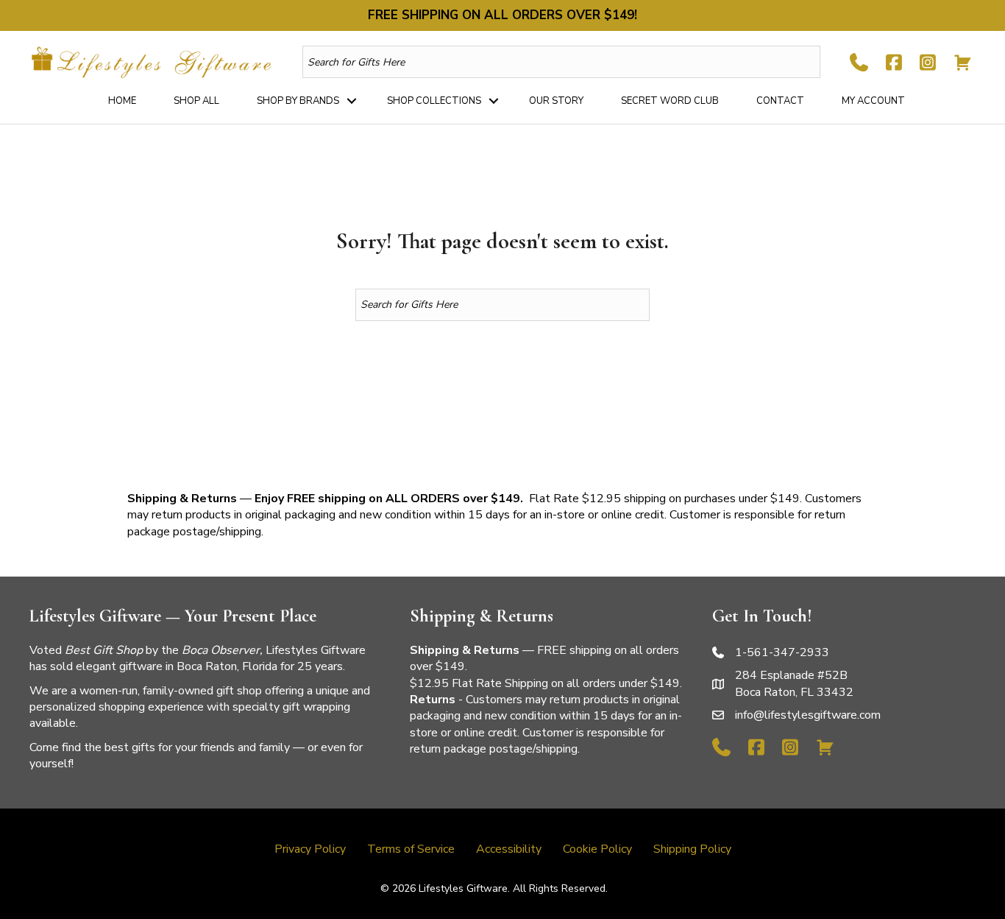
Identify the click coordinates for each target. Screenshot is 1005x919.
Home (122, 101)
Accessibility (508, 849)
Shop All (196, 101)
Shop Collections (434, 101)
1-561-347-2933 (782, 652)
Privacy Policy (310, 849)
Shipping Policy (692, 849)
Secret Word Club (670, 101)
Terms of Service (411, 849)
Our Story (556, 101)
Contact (780, 101)
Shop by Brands (298, 101)
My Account (873, 101)
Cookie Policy (597, 849)
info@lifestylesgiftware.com (808, 715)
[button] (351, 100)
